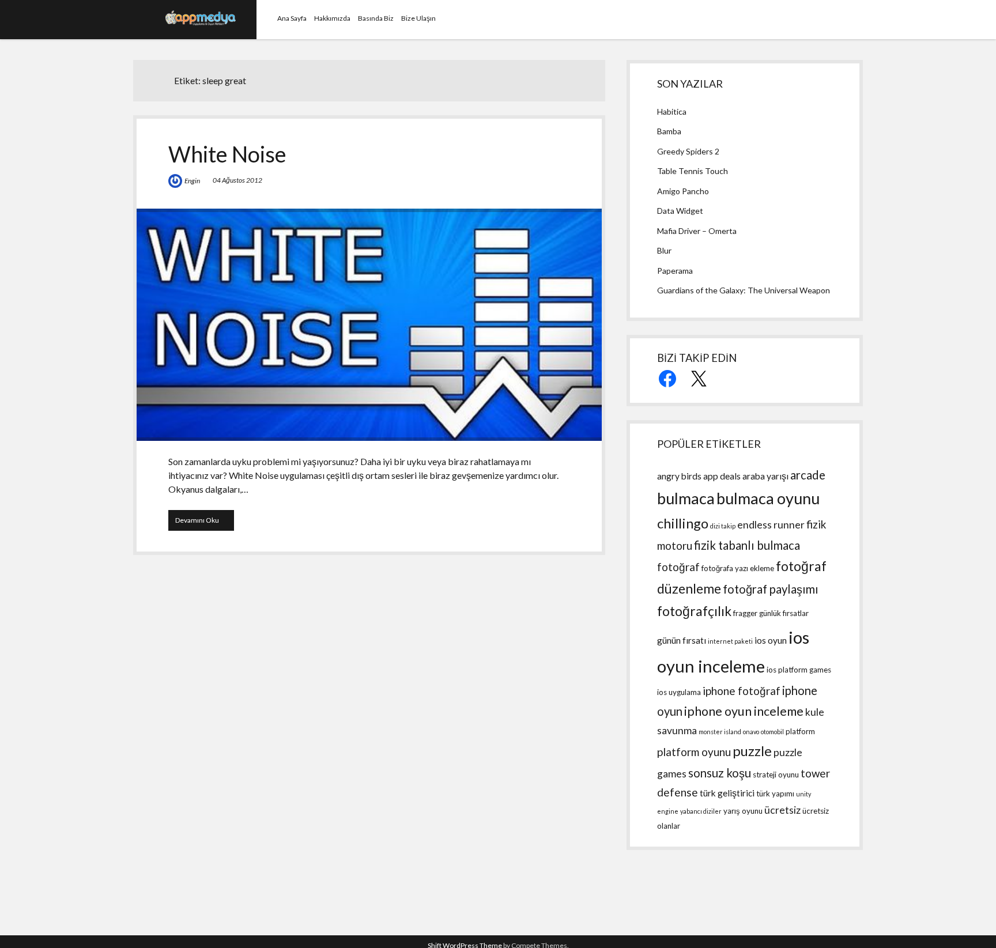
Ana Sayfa (292, 18)
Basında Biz (376, 18)
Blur (664, 250)
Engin (192, 180)
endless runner (771, 525)
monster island (720, 731)
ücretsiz (782, 810)
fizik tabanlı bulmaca (747, 545)
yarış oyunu (743, 810)
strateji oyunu (776, 774)
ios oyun (770, 640)
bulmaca (686, 498)
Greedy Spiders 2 (688, 151)
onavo (751, 731)
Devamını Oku (204, 523)
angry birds (679, 476)
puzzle (752, 750)
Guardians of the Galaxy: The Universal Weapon (743, 290)
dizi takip (722, 526)
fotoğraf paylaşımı (770, 589)
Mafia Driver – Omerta (697, 231)
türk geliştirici (727, 793)
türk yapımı (775, 793)
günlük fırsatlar (784, 613)
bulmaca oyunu (768, 498)
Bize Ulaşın (418, 18)
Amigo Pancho (683, 191)
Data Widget (680, 211)
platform (800, 731)
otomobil (772, 731)
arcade (807, 475)
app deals (722, 476)
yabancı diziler (701, 811)
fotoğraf (678, 566)
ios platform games (799, 669)
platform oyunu (694, 751)
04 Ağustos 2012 (237, 180)
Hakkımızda (332, 18)
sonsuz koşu (719, 773)
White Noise (227, 154)
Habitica (671, 111)
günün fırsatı (681, 640)
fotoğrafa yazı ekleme (737, 568)
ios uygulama (679, 692)
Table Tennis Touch (692, 171)
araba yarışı (765, 476)
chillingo (682, 523)
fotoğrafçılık (694, 611)
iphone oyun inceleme (743, 711)
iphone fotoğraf (741, 690)
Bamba (669, 131)
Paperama (675, 270)
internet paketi (730, 641)
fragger (745, 613)
